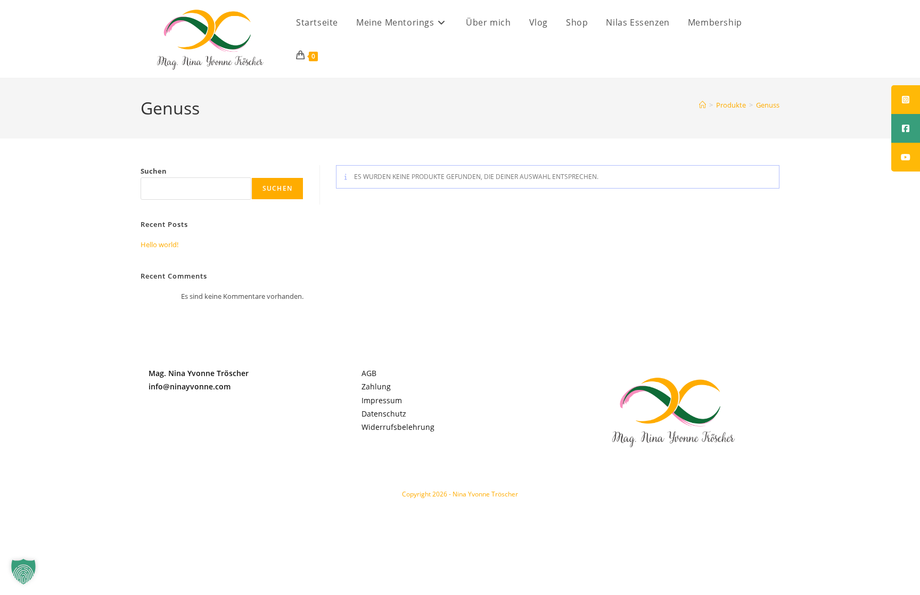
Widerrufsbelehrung (398, 427)
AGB (369, 373)
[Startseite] (702, 105)
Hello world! (159, 244)
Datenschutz (384, 414)
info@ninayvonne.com (190, 386)
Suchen (154, 171)
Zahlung (376, 386)
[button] (23, 571)
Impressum (382, 400)
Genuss (767, 105)
